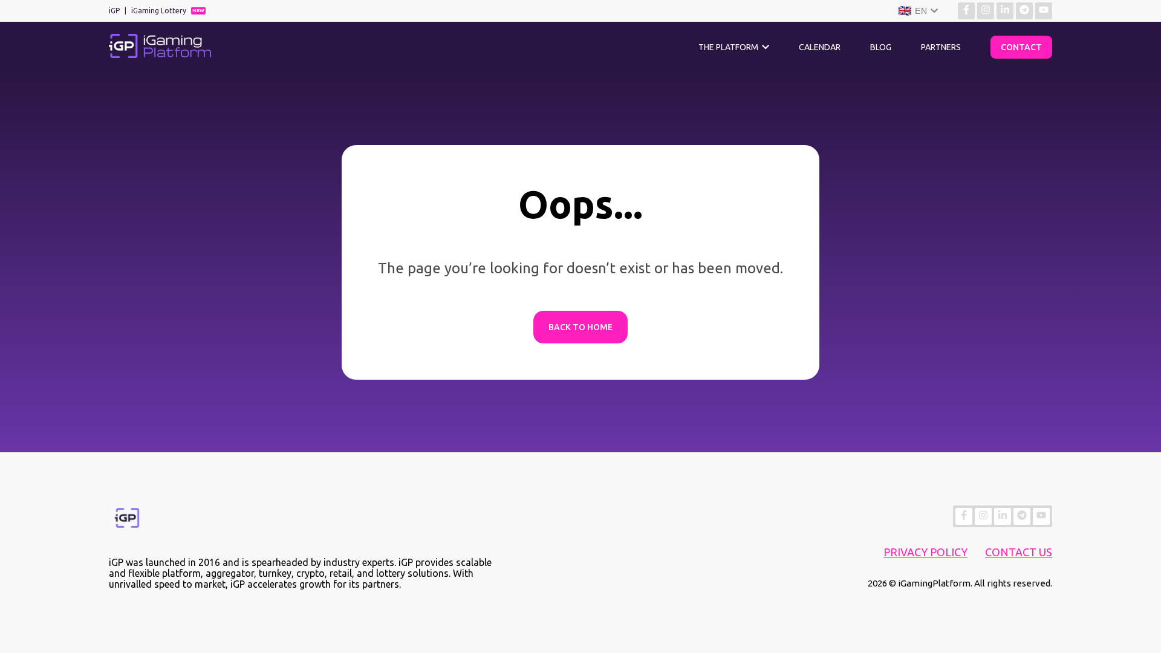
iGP (114, 11)
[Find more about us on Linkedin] (1005, 11)
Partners (941, 47)
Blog (880, 47)
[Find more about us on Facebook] (966, 11)
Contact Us (1018, 552)
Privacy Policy (925, 552)
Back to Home (580, 327)
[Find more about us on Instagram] (985, 11)
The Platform (728, 47)
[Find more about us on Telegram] (1024, 11)
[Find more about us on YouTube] (1044, 11)
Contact (1021, 47)
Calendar (820, 47)
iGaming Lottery (158, 11)
